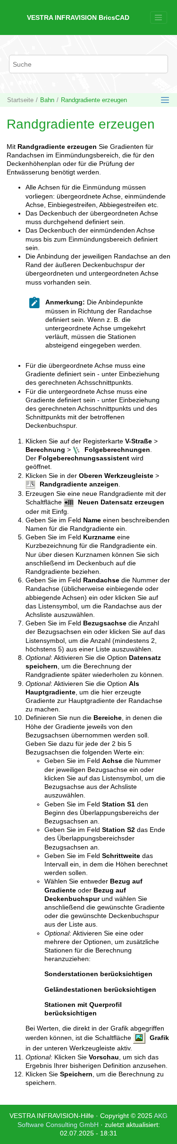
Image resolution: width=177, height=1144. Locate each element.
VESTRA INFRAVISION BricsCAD (78, 17)
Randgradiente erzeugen (94, 100)
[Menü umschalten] (158, 17)
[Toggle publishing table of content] (165, 100)
